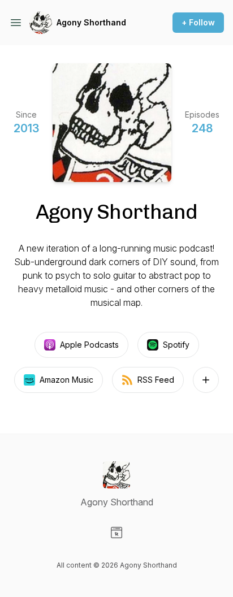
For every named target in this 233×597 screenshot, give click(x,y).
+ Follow (198, 22)
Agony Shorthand (91, 22)
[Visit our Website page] (116, 532)
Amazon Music (66, 379)
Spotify (176, 344)
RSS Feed (155, 379)
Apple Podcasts (89, 344)
